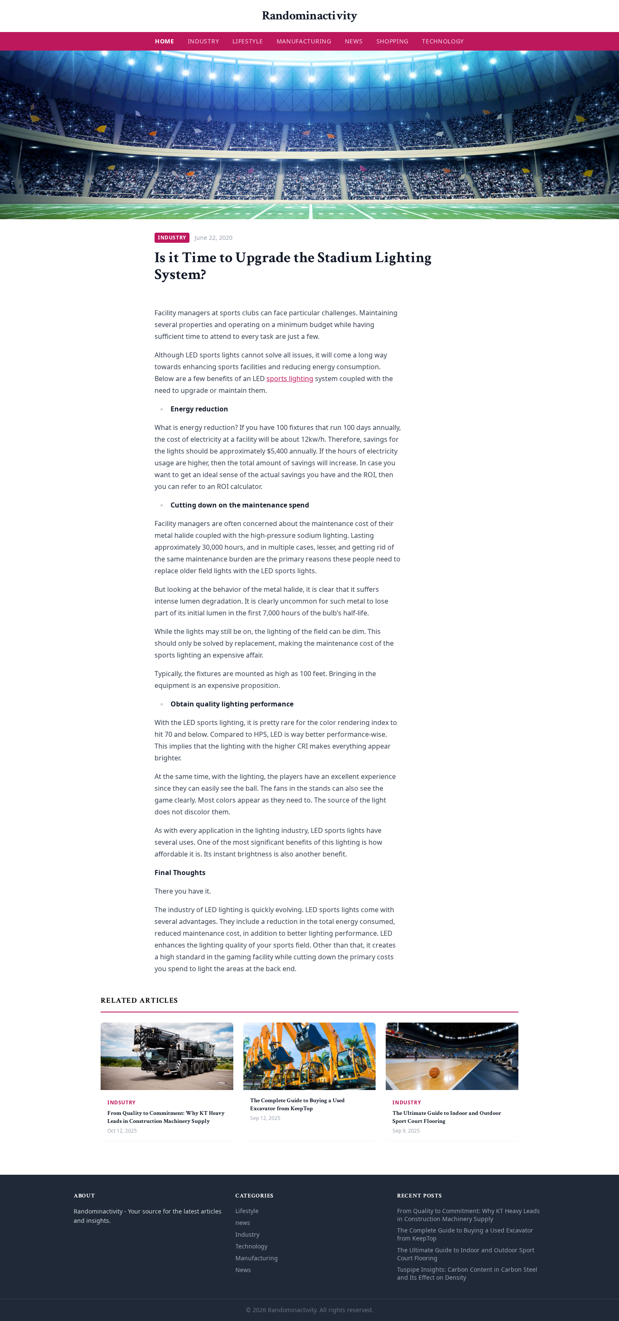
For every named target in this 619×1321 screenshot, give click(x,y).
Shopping (392, 41)
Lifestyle (247, 41)
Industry (203, 41)
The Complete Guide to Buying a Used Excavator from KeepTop (297, 1104)
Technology (443, 41)
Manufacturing (304, 41)
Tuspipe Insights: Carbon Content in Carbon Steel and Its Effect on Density (467, 1273)
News (354, 41)
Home (164, 41)
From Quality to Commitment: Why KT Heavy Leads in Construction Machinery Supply (165, 1117)
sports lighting (290, 378)
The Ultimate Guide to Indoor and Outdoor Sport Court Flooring (465, 1254)
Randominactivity (310, 16)
